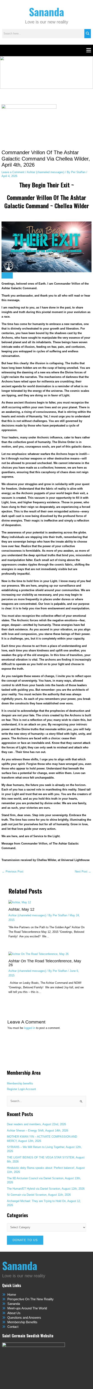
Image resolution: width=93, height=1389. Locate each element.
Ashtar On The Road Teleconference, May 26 (44, 963)
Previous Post (12, 871)
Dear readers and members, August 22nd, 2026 (36, 1124)
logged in (29, 1028)
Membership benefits (20, 1083)
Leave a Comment (13, 172)
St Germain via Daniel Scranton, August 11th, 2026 (39, 1194)
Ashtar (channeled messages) (45, 172)
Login (21, 1089)
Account (31, 1089)
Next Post (83, 871)
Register (12, 1089)
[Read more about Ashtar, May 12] (19, 902)
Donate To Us (25, 1240)
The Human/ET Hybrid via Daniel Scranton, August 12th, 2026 (46, 1188)
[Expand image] (7, 275)
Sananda (46, 11)
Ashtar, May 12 (21, 909)
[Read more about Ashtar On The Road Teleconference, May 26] (38, 953)
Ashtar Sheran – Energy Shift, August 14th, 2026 (37, 1130)
